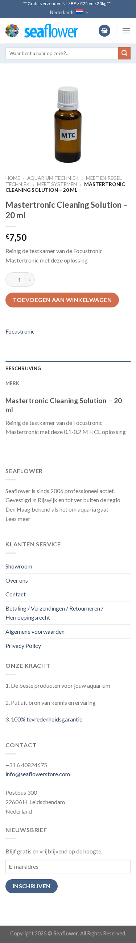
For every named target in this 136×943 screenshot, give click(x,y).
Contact (15, 594)
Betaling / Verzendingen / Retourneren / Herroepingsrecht (54, 613)
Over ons (16, 580)
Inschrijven (32, 886)
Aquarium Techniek (53, 178)
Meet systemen (57, 184)
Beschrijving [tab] (23, 368)
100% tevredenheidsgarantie (46, 719)
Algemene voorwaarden (35, 631)
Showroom (18, 566)
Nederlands (62, 12)
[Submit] (124, 53)
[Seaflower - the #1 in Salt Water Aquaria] (41, 31)
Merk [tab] (12, 383)
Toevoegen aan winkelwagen (62, 299)
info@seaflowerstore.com (37, 773)
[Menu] (126, 31)
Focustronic (20, 331)
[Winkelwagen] (104, 31)
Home (12, 178)
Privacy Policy (23, 645)
